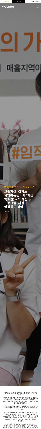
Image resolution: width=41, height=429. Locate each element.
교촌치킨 (6, 2)
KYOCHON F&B (8, 7)
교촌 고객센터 (35, 1)
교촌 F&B (18, 2)
